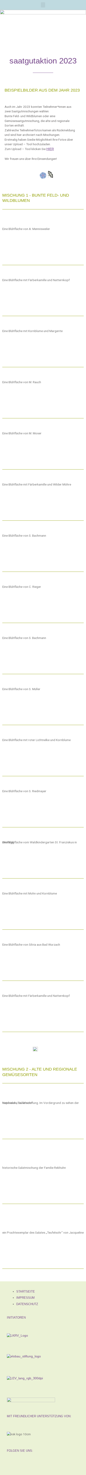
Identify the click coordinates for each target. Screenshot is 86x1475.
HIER (50, 149)
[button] (43, 5)
